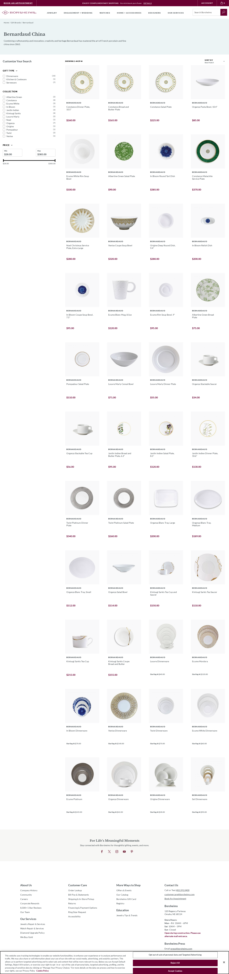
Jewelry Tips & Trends (126, 915)
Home (6, 22)
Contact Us (171, 885)
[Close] (224, 962)
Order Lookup (75, 890)
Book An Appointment (18, 3)
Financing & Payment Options (82, 907)
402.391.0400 (182, 890)
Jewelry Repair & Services (32, 924)
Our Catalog (122, 894)
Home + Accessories (129, 13)
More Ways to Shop (128, 885)
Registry (120, 903)
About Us (26, 885)
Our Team (25, 912)
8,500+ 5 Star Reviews (30, 907)
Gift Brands (16, 22)
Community (26, 894)
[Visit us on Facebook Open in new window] (101, 851)
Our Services (28, 919)
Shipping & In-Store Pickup (81, 899)
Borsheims (171, 906)
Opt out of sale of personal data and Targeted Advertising (175, 955)
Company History (28, 890)
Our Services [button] (176, 13)
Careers (24, 899)
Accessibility (74, 916)
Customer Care (77, 885)
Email (178, 948)
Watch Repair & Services (32, 928)
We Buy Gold (26, 937)
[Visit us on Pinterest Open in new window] (131, 851)
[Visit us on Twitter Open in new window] (109, 851)
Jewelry (52, 13)
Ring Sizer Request (77, 912)
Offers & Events (123, 890)
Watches (105, 13)
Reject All (175, 963)
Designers (154, 13)
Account (207, 3)
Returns (72, 903)
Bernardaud (28, 22)
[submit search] (223, 12)
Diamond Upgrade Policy (32, 932)
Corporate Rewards (29, 903)
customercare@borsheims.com (180, 894)
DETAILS (147, 3)
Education (122, 910)
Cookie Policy (42, 970)
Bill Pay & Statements (78, 894)
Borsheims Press (175, 943)
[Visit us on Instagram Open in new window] (116, 851)
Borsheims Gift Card (126, 899)
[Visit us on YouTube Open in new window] (124, 851)
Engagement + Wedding (78, 13)
